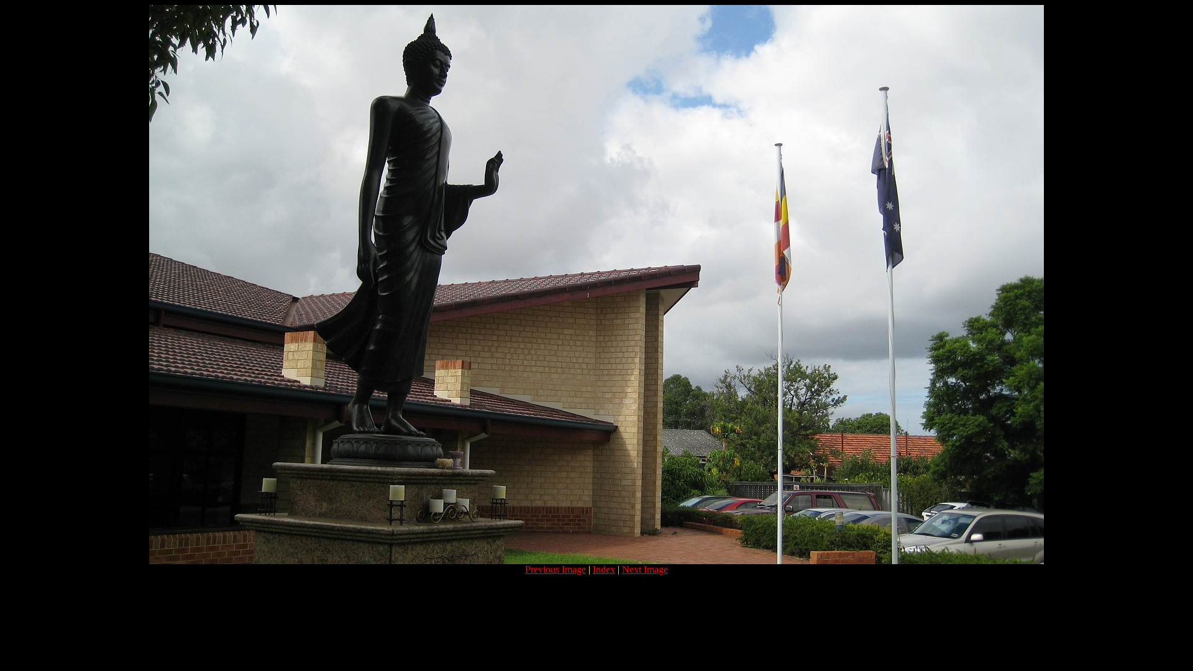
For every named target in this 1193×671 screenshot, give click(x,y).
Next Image (645, 569)
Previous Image (555, 569)
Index (604, 569)
